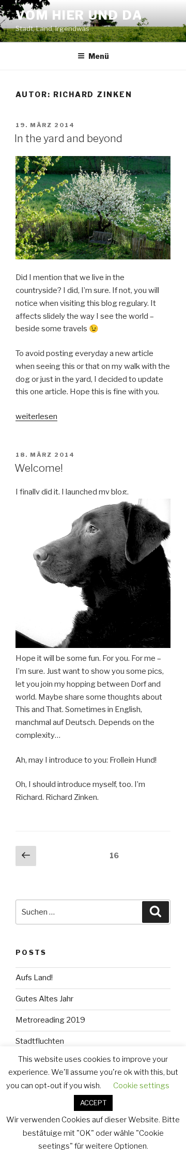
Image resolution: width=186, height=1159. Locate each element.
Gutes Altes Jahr (44, 998)
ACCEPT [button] (93, 1103)
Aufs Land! (34, 977)
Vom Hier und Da (79, 15)
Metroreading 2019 (50, 1020)
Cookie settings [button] (141, 1085)
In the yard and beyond (68, 138)
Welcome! (38, 468)
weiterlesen (36, 416)
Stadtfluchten (40, 1041)
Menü (98, 56)
